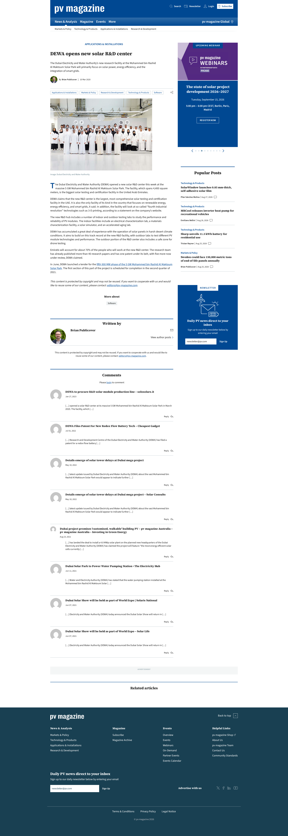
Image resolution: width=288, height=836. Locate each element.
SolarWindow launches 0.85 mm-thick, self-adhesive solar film (206, 189)
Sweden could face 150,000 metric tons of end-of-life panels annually (206, 258)
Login (211, 6)
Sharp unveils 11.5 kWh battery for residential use (204, 235)
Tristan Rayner (187, 243)
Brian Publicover (69, 79)
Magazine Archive (122, 740)
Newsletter (195, 6)
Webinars (168, 745)
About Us (217, 740)
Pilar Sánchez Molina (190, 197)
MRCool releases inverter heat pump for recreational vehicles (207, 212)
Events (101, 21)
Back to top (224, 716)
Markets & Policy (63, 28)
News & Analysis (66, 21)
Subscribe (118, 735)
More (112, 21)
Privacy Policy (148, 811)
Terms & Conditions (123, 811)
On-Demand (170, 750)
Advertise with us (190, 788)
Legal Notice (169, 811)
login (109, 382)
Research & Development (143, 28)
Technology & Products (86, 28)
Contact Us (218, 750)
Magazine (86, 21)
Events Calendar (172, 761)
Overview (168, 735)
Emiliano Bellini (188, 220)
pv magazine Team (222, 745)
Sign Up (223, 341)
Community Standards (225, 755)
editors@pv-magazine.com (122, 285)
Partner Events (171, 755)
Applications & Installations (114, 28)
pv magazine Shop (222, 735)
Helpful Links (221, 728)
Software (158, 92)
